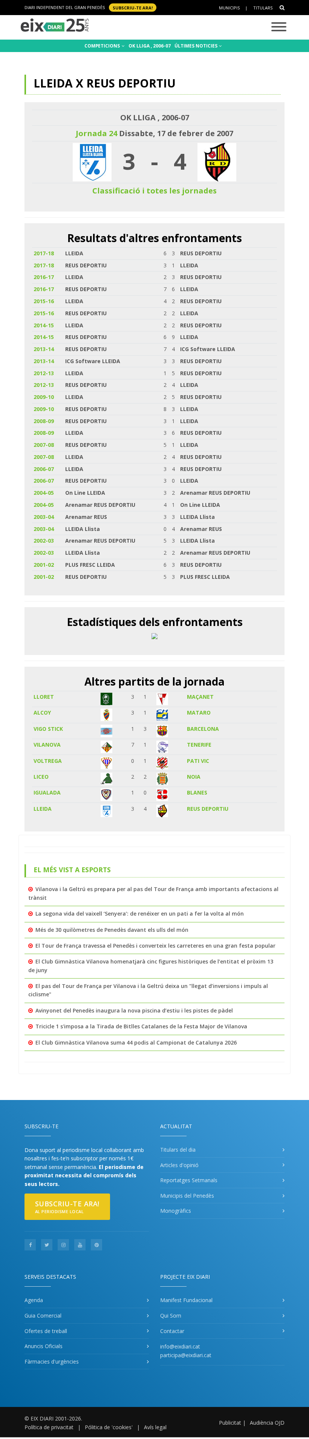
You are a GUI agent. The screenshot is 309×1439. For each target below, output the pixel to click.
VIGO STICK (48, 728)
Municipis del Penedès (187, 1195)
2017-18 (44, 253)
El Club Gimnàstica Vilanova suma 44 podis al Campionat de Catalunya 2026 (136, 1042)
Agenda (33, 1300)
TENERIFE (199, 744)
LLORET (44, 696)
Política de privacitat (48, 1427)
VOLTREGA (48, 760)
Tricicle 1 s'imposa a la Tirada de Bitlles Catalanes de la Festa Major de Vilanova (141, 1026)
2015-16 (44, 301)
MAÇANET (200, 696)
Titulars (262, 8)
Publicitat (230, 1422)
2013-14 (44, 349)
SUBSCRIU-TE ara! (133, 7)
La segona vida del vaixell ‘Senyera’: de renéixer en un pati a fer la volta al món (139, 913)
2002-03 (44, 540)
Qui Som (170, 1315)
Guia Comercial (42, 1315)
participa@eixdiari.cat (185, 1355)
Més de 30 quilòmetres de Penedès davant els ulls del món (111, 929)
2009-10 (44, 396)
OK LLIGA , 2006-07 (149, 46)
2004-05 (44, 492)
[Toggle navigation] (279, 27)
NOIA (193, 776)
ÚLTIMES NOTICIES (196, 46)
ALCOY (42, 712)
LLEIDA (43, 808)
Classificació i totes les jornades (154, 191)
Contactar (172, 1331)
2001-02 (44, 564)
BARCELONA (203, 728)
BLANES (197, 792)
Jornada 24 (96, 133)
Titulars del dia (178, 1149)
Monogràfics (175, 1210)
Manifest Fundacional (186, 1300)
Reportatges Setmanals (188, 1180)
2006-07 (44, 469)
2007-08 (44, 444)
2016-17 (44, 277)
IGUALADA (47, 792)
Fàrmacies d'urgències (51, 1361)
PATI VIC (198, 760)
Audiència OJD (267, 1422)
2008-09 (44, 421)
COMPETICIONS (102, 46)
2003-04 (44, 516)
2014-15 (44, 325)
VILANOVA (47, 744)
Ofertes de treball (45, 1331)
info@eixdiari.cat (180, 1346)
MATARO (199, 712)
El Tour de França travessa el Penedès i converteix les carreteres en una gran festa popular (155, 945)
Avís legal (155, 1427)
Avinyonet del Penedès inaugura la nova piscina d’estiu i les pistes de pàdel (134, 1010)
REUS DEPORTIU (207, 808)
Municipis (229, 8)
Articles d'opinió (179, 1165)
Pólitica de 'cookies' (109, 1427)
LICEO (41, 776)
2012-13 (44, 373)
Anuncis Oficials (43, 1346)
